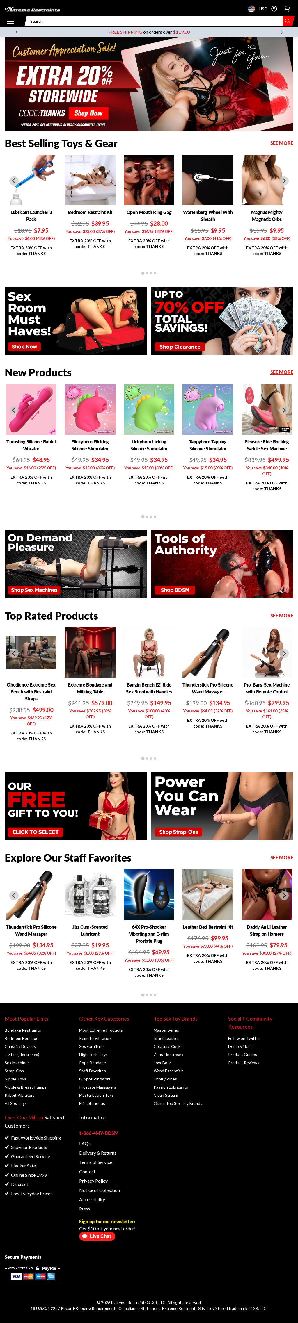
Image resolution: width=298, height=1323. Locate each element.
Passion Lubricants (171, 1087)
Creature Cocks (168, 1046)
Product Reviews (243, 1062)
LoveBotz (162, 1062)
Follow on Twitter (244, 1038)
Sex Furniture (91, 1046)
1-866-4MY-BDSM (98, 1133)
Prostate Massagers (97, 1087)
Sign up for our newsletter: (107, 1221)
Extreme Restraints (129, 1302)
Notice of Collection (99, 1190)
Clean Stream (166, 1095)
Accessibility (92, 1199)
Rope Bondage (92, 1062)
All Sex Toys (16, 1103)
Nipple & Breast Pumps (26, 1087)
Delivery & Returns (97, 1153)
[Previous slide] (14, 181)
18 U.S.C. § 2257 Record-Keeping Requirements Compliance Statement (95, 1308)
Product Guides (242, 1054)
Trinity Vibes (165, 1078)
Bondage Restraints (23, 1030)
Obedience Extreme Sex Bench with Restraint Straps (31, 691)
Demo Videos (240, 1046)
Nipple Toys (15, 1078)
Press (84, 1208)
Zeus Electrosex (168, 1054)
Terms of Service (95, 1162)
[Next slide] (284, 181)
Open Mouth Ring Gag (149, 212)
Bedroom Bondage (21, 1038)
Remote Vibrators (95, 1038)
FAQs (85, 1143)
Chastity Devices (20, 1046)
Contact (87, 1171)
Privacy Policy (93, 1180)
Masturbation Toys (96, 1095)
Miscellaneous (92, 1103)
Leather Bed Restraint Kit (208, 927)
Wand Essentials (169, 1070)
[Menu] (10, 21)
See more (281, 143)
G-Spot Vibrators (95, 1078)
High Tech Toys (93, 1054)
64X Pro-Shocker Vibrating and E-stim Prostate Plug (149, 934)
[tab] (142, 273)
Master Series (166, 1030)
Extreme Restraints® (181, 1308)
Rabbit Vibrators (20, 1095)
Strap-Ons (14, 1070)
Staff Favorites (92, 1070)
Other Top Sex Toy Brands (178, 1103)
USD (253, 8)
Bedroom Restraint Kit (90, 212)
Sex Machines (17, 1062)
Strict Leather (166, 1038)
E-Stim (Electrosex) (22, 1054)
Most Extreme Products (101, 1030)
